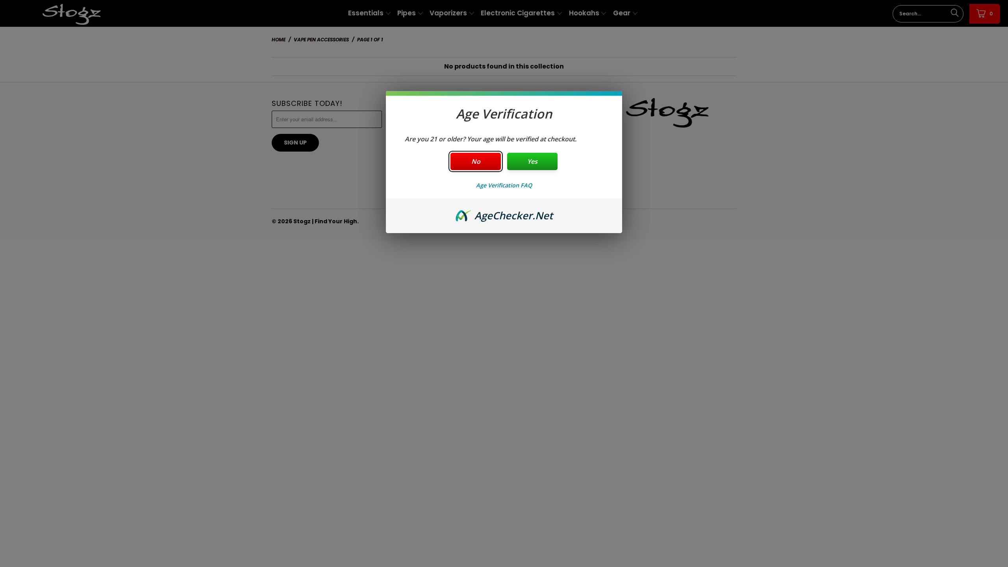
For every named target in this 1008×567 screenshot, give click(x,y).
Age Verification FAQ (504, 185)
